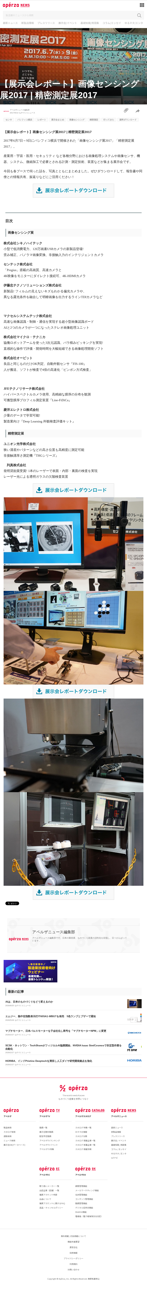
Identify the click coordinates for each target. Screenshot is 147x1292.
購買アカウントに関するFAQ (52, 1203)
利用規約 (73, 1263)
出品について (45, 1199)
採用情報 (73, 1252)
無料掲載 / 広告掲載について (73, 1236)
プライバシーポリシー (73, 1258)
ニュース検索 (9, 1140)
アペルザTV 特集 (46, 1149)
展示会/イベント (67, 23)
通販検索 (7, 1136)
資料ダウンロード (128, 119)
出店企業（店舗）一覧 (49, 1190)
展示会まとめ (57, 119)
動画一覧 (43, 1127)
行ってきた (108, 119)
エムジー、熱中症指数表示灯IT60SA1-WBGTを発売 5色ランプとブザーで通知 (50, 1016)
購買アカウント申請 (48, 1194)
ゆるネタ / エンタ (118, 1153)
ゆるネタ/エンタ (134, 23)
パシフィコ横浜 (24, 119)
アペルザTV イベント (48, 1144)
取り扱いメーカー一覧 (49, 1186)
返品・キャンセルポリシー (51, 1207)
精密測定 (94, 119)
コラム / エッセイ (118, 1149)
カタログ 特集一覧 (83, 1127)
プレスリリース (46, 23)
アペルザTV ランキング (49, 1140)
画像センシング (76, 119)
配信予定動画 (45, 1136)
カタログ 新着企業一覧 (85, 1144)
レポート (41, 119)
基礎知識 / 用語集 (118, 1144)
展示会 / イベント (118, 1140)
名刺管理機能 (81, 1194)
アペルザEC (44, 1174)
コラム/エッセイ (112, 23)
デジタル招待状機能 (84, 1207)
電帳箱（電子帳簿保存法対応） (89, 1216)
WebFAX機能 (81, 1211)
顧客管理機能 (81, 1186)
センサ (9, 119)
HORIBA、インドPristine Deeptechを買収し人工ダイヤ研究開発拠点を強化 (48, 1060)
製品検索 (7, 1127)
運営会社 (73, 1247)
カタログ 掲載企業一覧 (85, 1140)
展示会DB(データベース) (14, 1144)
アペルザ (7, 1116)
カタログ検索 (9, 1131)
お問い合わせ (73, 1269)
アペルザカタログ (83, 1116)
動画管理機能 (81, 1203)
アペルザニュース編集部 (20, 110)
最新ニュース (10, 23)
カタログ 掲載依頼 (83, 1149)
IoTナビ (114, 1157)
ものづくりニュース (27, 113)
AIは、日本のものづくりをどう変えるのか (29, 1001)
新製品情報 (27, 23)
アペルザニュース (119, 1116)
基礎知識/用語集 (89, 23)
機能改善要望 (73, 1241)
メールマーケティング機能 (87, 1190)
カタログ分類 (81, 1136)
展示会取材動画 (46, 1131)
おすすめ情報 (81, 1131)
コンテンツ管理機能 (84, 1199)
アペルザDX (80, 1174)
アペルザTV (44, 1116)
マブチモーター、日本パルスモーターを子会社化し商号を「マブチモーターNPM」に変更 (55, 1030)
